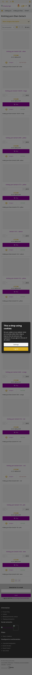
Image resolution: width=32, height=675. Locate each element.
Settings (16, 345)
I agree (16, 349)
